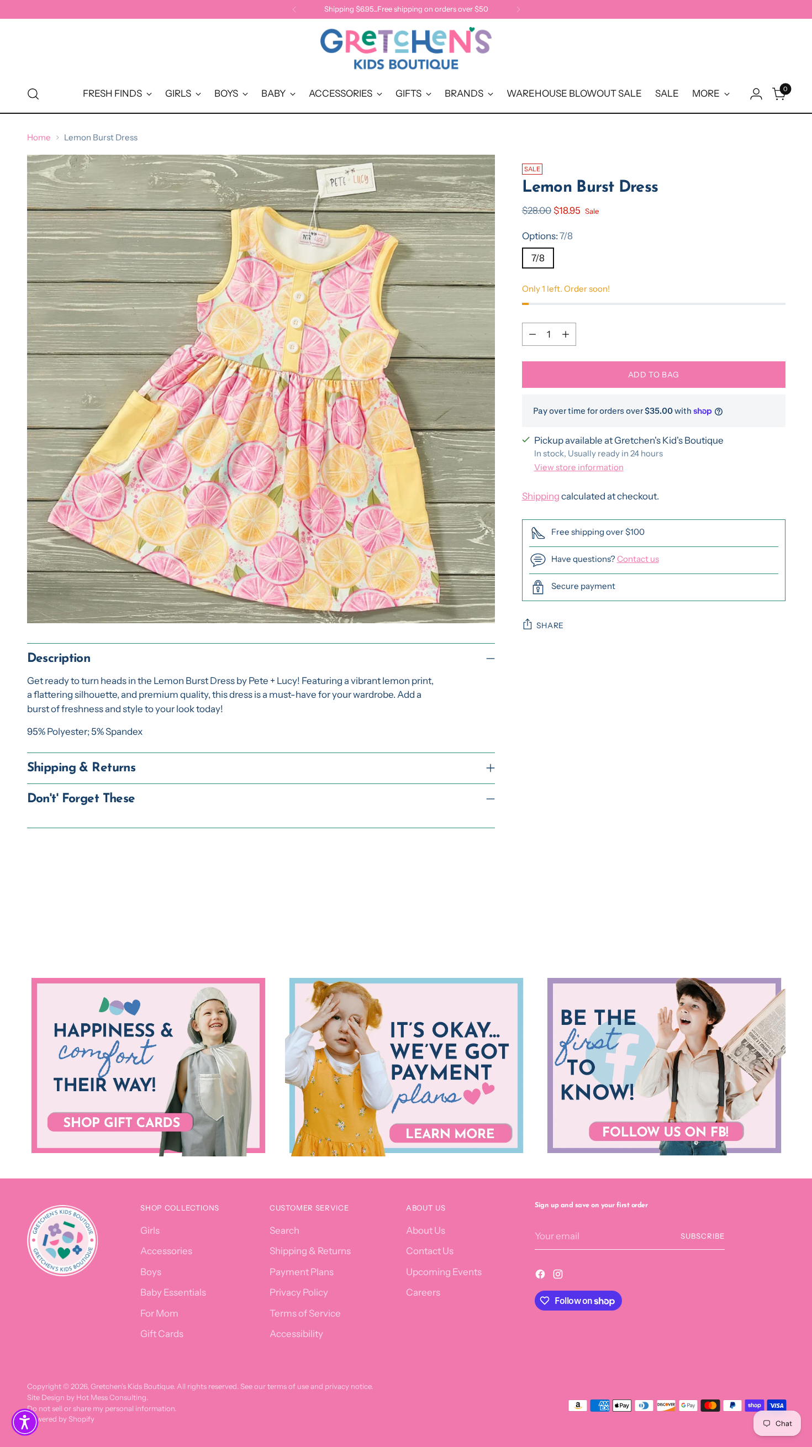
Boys (150, 1271)
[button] (25, 1422)
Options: (547, 235)
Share (550, 625)
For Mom (159, 1313)
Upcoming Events (444, 1271)
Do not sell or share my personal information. (101, 1408)
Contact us (638, 559)
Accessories (166, 1250)
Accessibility (296, 1333)
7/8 (538, 258)
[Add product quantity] (566, 334)
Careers (423, 1292)
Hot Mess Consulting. (112, 1397)
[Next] (518, 9)
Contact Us (430, 1250)
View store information (579, 467)
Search (284, 1230)
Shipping (541, 496)
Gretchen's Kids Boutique (132, 1386)
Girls (150, 1230)
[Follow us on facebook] (664, 1065)
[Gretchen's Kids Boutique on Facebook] (541, 1276)
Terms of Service (305, 1313)
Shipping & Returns (310, 1250)
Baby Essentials (173, 1292)
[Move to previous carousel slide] (750, 915)
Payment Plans (302, 1271)
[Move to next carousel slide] (776, 914)
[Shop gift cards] (148, 1065)
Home (39, 137)
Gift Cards (161, 1333)
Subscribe (703, 1236)
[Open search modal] (33, 94)
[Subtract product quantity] (532, 334)
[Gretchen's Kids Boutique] (406, 50)
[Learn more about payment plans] (406, 1065)
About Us (425, 1230)
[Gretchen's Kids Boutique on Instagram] (559, 1276)
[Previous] (294, 9)
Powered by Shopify (60, 1418)
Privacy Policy (299, 1292)
